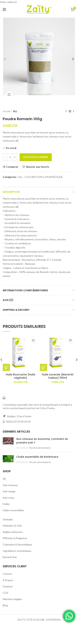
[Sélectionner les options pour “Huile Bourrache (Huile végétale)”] (6, 367)
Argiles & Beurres (13, 531)
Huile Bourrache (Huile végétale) (20, 376)
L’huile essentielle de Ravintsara (37, 457)
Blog (5, 605)
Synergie (8, 519)
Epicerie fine (10, 557)
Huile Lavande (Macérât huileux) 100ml (57, 376)
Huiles (6, 503)
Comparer (12, 166)
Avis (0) (8, 300)
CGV (5, 592)
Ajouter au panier (35, 157)
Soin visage (9, 491)
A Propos (8, 580)
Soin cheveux (10, 485)
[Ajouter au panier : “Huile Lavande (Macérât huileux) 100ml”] (43, 367)
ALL (15, 111)
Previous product (66, 111)
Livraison (8, 586)
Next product (73, 111)
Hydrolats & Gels (12, 525)
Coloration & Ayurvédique (17, 544)
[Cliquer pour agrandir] (9, 94)
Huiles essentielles (13, 510)
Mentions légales (12, 599)
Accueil (6, 111)
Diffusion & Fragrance (15, 538)
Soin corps (9, 497)
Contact (7, 573)
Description (11, 192)
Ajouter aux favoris (37, 166)
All (4, 478)
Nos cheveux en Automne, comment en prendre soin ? (42, 440)
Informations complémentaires (25, 290)
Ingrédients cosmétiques (17, 550)
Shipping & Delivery (16, 310)
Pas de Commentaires (40, 447)
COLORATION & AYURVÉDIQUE (43, 177)
